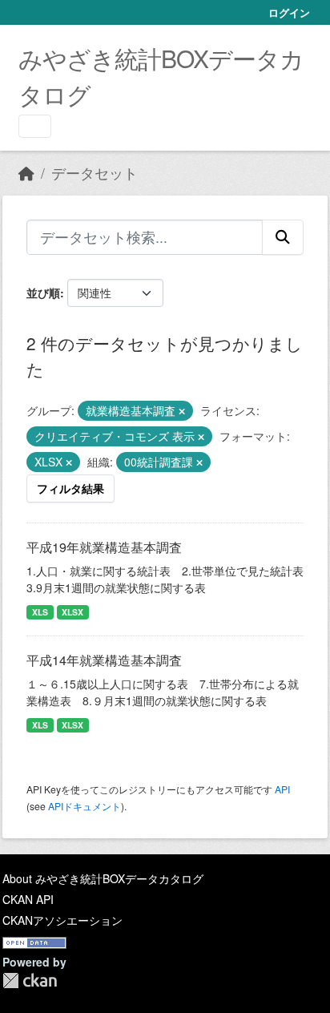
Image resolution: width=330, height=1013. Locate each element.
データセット (94, 173)
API (282, 789)
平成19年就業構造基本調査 (104, 547)
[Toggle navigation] (34, 126)
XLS (40, 612)
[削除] (182, 411)
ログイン (289, 12)
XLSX (72, 612)
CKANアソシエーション (62, 920)
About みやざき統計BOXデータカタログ (102, 878)
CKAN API (28, 899)
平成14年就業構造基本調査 (104, 660)
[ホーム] (26, 173)
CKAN (29, 980)
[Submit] (283, 237)
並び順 (43, 293)
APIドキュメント (84, 806)
